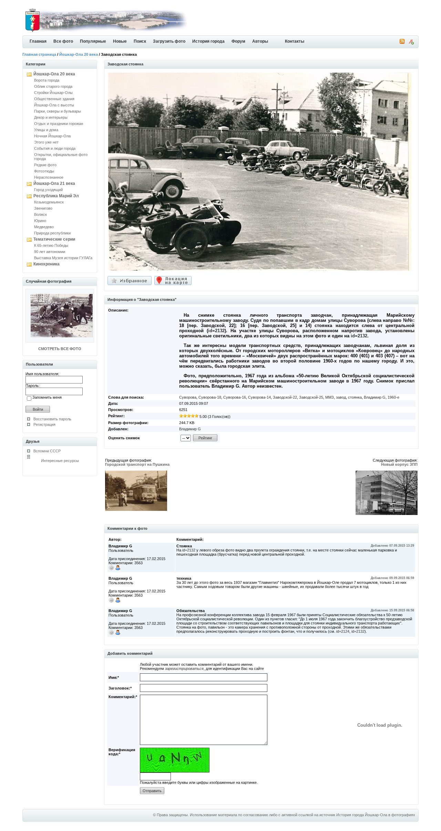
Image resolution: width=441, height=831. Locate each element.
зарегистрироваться (184, 668)
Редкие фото (45, 165)
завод (341, 397)
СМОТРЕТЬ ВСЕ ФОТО (59, 349)
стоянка (355, 397)
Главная (38, 41)
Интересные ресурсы (60, 461)
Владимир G (375, 397)
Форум (238, 41)
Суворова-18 (209, 397)
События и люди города (54, 148)
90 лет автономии (49, 252)
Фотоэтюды (44, 171)
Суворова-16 (234, 397)
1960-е (393, 397)
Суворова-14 (259, 397)
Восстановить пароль (52, 419)
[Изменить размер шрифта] (411, 43)
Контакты (294, 41)
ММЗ (329, 397)
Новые (120, 41)
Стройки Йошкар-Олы (53, 93)
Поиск (140, 41)
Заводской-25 (311, 397)
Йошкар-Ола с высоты (54, 105)
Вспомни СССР (47, 451)
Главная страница (39, 54)
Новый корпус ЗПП (399, 464)
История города (208, 41)
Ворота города (46, 80)
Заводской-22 (285, 397)
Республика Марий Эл (56, 195)
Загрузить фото (169, 41)
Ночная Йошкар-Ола (52, 136)
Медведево (44, 227)
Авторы (260, 41)
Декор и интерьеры (51, 117)
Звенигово (43, 208)
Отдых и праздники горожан (58, 124)
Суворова (187, 397)
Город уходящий (48, 190)
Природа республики (52, 233)
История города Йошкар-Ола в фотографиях (375, 815)
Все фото (63, 41)
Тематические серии (54, 239)
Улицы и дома (46, 130)
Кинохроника (46, 264)
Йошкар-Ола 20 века (78, 54)
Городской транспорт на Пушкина (137, 464)
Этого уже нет (46, 142)
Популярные (93, 41)
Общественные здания (54, 99)
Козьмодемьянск (49, 202)
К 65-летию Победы (51, 245)
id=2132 (216, 330)
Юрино (40, 221)
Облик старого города (53, 86)
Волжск (40, 214)
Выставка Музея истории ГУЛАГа (63, 258)
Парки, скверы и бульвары (57, 111)
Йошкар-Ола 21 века (54, 183)
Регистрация (44, 424)
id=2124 (342, 631)
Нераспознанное (48, 177)
